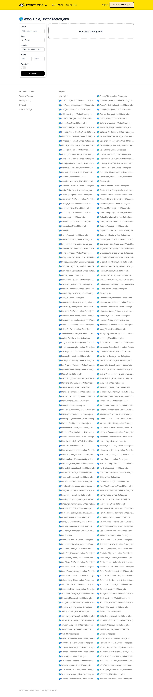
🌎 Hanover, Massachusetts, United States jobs (115, 302)
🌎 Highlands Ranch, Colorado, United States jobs (115, 311)
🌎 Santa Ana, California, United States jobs (115, 571)
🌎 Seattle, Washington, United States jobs (114, 584)
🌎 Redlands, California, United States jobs (115, 526)
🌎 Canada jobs (103, 181)
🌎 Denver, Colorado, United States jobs (75, 239)
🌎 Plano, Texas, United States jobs (111, 504)
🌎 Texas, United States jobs (109, 611)
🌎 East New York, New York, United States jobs (77, 248)
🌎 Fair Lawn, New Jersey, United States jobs (115, 266)
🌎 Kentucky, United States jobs (110, 338)
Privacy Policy (25, 100)
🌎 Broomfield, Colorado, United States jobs (77, 168)
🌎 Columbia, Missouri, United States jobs (114, 217)
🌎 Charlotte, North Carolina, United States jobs (115, 194)
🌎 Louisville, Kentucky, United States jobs (114, 365)
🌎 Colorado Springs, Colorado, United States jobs (115, 212)
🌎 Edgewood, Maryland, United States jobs (115, 248)
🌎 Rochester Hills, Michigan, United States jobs (77, 544)
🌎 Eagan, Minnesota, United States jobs (75, 244)
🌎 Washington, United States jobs (73, 656)
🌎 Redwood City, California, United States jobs (115, 531)
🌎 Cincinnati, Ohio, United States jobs (74, 208)
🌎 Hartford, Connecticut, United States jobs (115, 307)
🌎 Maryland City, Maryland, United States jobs (77, 383)
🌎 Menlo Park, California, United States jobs (115, 392)
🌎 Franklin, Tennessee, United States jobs (76, 289)
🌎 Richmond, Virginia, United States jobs (76, 540)
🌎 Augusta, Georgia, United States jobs (75, 118)
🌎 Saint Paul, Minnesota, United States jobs (77, 553)
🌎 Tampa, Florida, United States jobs (112, 607)
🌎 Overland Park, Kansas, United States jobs (77, 486)
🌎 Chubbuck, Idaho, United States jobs (113, 203)
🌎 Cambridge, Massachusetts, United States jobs (115, 177)
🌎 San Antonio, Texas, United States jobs (76, 558)
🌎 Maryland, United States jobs (110, 383)
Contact (22, 105)
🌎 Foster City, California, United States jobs (115, 284)
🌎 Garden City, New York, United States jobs (77, 293)
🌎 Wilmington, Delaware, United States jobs (77, 670)
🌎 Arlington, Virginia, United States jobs (114, 109)
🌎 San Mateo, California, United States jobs (115, 566)
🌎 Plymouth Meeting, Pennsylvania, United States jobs (77, 513)
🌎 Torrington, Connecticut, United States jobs (115, 620)
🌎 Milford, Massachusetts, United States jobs (115, 410)
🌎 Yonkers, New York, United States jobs (114, 679)
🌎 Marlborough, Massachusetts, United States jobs (77, 378)
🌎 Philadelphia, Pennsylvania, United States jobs (77, 499)
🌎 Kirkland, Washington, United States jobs (77, 347)
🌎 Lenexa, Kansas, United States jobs (74, 356)
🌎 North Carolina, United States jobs (112, 459)
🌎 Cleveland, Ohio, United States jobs (75, 212)
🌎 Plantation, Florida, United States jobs (75, 508)
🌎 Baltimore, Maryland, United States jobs (115, 123)
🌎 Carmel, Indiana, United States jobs (113, 186)
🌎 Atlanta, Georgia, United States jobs (113, 114)
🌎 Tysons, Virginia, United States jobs (113, 629)
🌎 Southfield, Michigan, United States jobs (76, 593)
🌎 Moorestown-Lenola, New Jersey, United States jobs (77, 428)
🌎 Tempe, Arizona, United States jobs (74, 611)
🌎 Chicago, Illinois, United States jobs (75, 203)
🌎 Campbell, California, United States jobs (76, 181)
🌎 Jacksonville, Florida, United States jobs (76, 333)
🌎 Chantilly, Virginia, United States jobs (75, 194)
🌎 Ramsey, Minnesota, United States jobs (76, 526)
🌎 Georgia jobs (104, 293)
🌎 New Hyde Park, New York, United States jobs (77, 441)
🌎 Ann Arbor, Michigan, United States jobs (76, 105)
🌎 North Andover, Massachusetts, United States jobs (77, 459)
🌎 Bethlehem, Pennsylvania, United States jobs (115, 141)
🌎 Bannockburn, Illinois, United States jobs (77, 127)
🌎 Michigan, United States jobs (72, 405)
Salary (23, 54)
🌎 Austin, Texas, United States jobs (112, 118)
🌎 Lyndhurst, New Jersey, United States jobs (77, 369)
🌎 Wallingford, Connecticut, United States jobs (115, 647)
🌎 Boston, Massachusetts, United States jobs (77, 154)
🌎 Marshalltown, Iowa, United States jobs (114, 378)
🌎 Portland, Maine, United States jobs (74, 517)
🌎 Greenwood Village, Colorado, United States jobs (77, 302)
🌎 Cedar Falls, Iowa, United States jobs (75, 190)
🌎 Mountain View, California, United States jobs (77, 432)
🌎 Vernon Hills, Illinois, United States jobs (114, 643)
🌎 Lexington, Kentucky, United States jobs (76, 360)
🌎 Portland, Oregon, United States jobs (113, 517)
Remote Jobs (71, 5)
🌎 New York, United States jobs (72, 445)
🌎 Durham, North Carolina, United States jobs (115, 239)
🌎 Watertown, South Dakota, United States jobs (115, 656)
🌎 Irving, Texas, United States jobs (111, 329)
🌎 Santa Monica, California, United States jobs (115, 575)
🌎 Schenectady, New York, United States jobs (115, 580)
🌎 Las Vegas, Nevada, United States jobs (76, 351)
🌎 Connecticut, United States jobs (73, 226)
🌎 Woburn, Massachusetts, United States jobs (77, 679)
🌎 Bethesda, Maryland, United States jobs (76, 141)
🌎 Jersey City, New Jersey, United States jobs (115, 333)
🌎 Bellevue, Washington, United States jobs (115, 132)
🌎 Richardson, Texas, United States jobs (114, 535)
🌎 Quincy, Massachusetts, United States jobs (77, 522)
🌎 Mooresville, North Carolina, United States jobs (115, 428)
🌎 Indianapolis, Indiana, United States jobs (115, 324)
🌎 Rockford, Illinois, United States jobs (75, 549)
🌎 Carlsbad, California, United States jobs (76, 186)
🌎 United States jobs (106, 634)
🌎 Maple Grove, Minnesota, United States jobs (115, 374)
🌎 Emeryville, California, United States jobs (115, 257)
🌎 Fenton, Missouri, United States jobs (113, 271)
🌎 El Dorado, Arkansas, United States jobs (115, 253)
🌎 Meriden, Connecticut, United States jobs (77, 396)
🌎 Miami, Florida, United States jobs (112, 401)
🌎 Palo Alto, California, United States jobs (114, 486)
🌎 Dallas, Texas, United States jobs (73, 235)
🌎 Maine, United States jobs (70, 374)
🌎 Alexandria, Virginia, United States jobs (76, 100)
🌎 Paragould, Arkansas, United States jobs (77, 490)
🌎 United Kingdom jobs (69, 634)
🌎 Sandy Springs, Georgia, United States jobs (77, 571)
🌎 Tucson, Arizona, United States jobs (113, 625)
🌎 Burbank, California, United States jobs (76, 172)
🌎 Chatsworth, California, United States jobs (77, 199)
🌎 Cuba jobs (64, 230)
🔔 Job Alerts (57, 5)
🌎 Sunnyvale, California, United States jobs (115, 602)
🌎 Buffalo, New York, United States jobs (114, 168)
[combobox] (33, 49)
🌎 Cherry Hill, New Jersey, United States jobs (115, 199)
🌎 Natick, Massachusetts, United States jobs (77, 436)
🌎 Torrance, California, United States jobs (76, 620)
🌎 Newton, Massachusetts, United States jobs (77, 450)
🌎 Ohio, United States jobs (108, 477)
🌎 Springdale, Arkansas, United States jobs (115, 593)
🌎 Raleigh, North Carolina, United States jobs (115, 522)
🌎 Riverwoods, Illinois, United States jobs (114, 540)
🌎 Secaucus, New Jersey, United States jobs (77, 589)
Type (23, 36)
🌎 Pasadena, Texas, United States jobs (75, 495)
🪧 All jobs (63, 96)
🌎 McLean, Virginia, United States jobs (113, 387)
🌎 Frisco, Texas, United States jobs (112, 289)
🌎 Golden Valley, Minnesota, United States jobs (115, 298)
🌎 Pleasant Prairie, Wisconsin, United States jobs (115, 508)
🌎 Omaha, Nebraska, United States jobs (75, 481)
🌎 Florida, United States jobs (71, 275)
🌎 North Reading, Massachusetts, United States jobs (115, 463)
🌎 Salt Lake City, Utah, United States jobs (114, 553)
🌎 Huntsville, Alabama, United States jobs (76, 324)
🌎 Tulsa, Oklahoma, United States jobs (75, 629)
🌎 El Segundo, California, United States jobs (77, 257)
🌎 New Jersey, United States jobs (111, 441)
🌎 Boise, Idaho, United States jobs (111, 150)
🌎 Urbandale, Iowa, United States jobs (113, 638)
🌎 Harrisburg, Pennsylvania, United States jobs (77, 307)
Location (24, 45)
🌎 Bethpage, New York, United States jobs (76, 145)
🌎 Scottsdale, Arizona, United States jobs (76, 584)
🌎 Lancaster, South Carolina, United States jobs (115, 347)
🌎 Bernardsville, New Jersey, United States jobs (115, 136)
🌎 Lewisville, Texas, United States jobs (113, 356)
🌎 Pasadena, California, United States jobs (115, 490)
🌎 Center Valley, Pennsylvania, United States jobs (115, 190)
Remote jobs (25, 64)
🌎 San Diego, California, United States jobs (77, 562)
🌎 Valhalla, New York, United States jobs (76, 643)
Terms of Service (26, 96)
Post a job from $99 (121, 5)
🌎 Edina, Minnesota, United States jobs (75, 253)
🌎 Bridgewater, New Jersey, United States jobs (115, 159)
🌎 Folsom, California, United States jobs (114, 275)
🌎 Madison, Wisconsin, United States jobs (115, 369)
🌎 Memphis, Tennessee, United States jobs (77, 392)
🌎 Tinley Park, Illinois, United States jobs (114, 616)
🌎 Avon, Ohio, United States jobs (72, 123)
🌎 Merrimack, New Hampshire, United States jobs (115, 396)
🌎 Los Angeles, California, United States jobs (77, 365)
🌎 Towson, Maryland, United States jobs (76, 625)
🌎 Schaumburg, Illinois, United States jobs (76, 580)
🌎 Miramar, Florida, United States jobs (75, 423)
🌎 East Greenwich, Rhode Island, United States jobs (115, 244)
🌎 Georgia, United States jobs (71, 298)
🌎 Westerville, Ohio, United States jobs (75, 665)
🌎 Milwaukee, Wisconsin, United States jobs (115, 414)
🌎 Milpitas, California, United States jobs (76, 414)
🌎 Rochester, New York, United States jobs (115, 544)
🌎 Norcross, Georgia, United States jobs (76, 454)
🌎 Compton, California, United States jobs (115, 221)
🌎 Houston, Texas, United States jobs (113, 320)
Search (23, 27)
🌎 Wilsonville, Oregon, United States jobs (76, 674)
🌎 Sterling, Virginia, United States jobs (113, 598)
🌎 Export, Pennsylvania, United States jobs (115, 262)
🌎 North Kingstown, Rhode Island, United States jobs (77, 463)
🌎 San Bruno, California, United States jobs (115, 558)
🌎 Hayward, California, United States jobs (76, 311)
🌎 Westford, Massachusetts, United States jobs (115, 665)
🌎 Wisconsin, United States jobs (110, 674)
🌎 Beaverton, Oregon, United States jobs (114, 127)
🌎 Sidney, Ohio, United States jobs (111, 589)
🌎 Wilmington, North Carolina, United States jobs (115, 670)
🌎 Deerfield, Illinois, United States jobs (113, 235)
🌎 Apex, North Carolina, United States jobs (115, 105)
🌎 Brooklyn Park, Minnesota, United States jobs (77, 163)
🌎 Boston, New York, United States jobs (114, 154)
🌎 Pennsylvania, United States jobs (112, 495)
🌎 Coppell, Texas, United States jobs (112, 226)
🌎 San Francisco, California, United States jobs (115, 562)
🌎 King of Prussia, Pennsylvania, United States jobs (77, 342)
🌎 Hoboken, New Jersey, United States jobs (77, 315)
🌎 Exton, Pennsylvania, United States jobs (76, 266)
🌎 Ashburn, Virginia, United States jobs (75, 114)
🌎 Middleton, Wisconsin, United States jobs (77, 410)
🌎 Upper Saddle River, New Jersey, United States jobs (77, 638)
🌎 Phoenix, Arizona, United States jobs (113, 499)
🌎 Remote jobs (65, 535)
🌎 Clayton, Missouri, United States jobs (113, 208)
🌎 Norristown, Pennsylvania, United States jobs (115, 454)
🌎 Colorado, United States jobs (72, 217)
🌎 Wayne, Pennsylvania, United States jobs (115, 661)
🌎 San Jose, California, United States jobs (76, 566)
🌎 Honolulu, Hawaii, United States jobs (113, 315)
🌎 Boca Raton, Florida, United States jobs (76, 150)
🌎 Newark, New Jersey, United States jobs (115, 445)
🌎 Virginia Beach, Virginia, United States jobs (77, 647)
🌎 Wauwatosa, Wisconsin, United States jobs (77, 661)
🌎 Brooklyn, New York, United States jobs (114, 163)
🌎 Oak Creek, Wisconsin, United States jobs (115, 472)
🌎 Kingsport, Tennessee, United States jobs (115, 342)
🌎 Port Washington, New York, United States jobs (115, 513)
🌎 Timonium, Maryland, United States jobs (76, 616)
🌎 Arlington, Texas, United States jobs (75, 109)
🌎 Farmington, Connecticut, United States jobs (77, 271)
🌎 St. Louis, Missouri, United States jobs (75, 598)
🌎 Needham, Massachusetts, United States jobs (115, 436)
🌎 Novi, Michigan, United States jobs (112, 468)
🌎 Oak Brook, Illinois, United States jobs (75, 472)
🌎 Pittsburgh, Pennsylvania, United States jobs (77, 504)
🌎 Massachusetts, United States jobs (74, 387)
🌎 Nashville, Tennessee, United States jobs (115, 432)
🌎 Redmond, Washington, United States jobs (77, 531)
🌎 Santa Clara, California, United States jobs (77, 575)
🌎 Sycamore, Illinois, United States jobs (75, 607)
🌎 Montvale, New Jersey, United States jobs (115, 423)
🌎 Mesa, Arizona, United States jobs (74, 401)
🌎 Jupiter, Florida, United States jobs (74, 338)
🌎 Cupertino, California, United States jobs (115, 230)
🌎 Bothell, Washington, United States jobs (76, 159)
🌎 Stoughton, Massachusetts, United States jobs (77, 602)
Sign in (105, 5)
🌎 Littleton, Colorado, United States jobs (114, 360)
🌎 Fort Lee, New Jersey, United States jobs (115, 280)
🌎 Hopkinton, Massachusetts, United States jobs (77, 320)
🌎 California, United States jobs (72, 177)
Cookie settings (25, 109)
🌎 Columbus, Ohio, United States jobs (75, 221)
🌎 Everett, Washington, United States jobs (76, 262)
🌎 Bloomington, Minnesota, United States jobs (115, 145)
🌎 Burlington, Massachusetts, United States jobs (115, 172)
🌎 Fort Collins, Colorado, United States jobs (77, 280)
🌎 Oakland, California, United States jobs (76, 477)
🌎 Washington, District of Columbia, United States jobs (115, 652)
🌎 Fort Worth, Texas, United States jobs (75, 284)
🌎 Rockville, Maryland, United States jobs (114, 549)
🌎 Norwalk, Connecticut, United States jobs (77, 468)
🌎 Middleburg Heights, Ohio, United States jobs (115, 405)
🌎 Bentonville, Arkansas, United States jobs (77, 136)
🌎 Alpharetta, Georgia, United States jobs (114, 100)
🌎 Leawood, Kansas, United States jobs (114, 351)
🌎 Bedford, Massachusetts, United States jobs (77, 132)
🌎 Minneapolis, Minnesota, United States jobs (77, 419)
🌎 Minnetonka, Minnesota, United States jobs (115, 419)
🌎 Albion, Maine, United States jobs (112, 96)
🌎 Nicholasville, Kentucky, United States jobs (115, 450)
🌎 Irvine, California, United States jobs (75, 329)
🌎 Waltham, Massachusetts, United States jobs (77, 652)
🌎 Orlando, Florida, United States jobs (113, 481)
